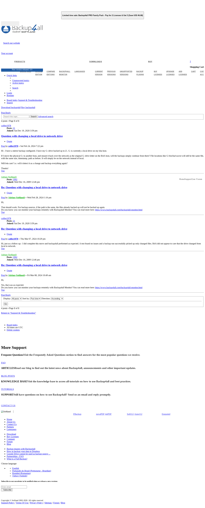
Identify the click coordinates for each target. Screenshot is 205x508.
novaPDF (100, 414)
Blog (9, 444)
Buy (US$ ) (10, 24)
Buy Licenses (13, 436)
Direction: (46, 298)
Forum (10, 441)
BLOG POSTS (8, 376)
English (15, 468)
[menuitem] (18, 83)
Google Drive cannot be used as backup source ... (28, 454)
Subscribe (6, 490)
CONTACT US (8, 405)
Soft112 (130, 414)
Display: (7, 298)
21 (14, 128)
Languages (11, 429)
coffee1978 (6, 125)
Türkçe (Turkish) (19, 476)
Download (11, 434)
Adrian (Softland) (9, 177)
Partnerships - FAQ (15, 456)
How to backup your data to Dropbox (23, 451)
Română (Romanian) (21, 473)
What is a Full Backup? (17, 459)
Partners (10, 427)
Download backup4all (11, 107)
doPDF (108, 414)
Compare (11, 439)
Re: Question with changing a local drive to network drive (34, 187)
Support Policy (8, 503)
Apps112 (138, 414)
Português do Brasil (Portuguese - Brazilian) (31, 471)
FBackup (77, 414)
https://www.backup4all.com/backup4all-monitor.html (118, 210)
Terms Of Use (22, 503)
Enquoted (166, 414)
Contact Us (12, 424)
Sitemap (48, 503)
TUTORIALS (7, 389)
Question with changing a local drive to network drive (32, 136)
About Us (11, 422)
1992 (15, 179)
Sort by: (26, 298)
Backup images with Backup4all (21, 449)
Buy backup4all (28, 107)
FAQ (3, 363)
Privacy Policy (36, 503)
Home (9, 419)
